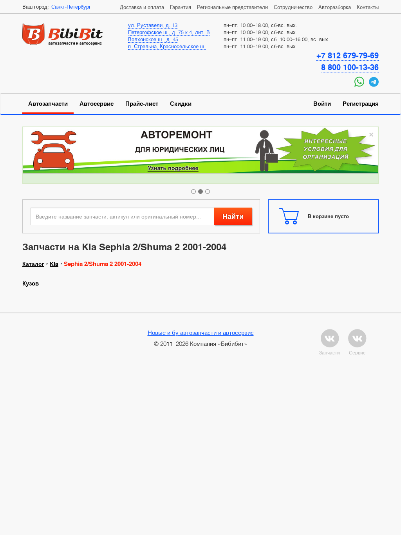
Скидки (180, 103)
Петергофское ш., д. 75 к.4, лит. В (169, 32)
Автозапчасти (48, 103)
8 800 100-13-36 (350, 67)
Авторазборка (334, 7)
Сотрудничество (293, 7)
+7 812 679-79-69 (347, 55)
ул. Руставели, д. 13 (152, 25)
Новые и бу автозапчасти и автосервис (201, 332)
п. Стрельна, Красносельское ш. (167, 46)
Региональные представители (232, 7)
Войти (322, 103)
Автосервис (96, 103)
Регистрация (361, 103)
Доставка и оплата (142, 7)
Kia (54, 264)
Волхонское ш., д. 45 (153, 39)
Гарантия (180, 7)
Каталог (33, 264)
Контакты (368, 7)
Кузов (30, 283)
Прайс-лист (141, 103)
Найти (233, 216)
